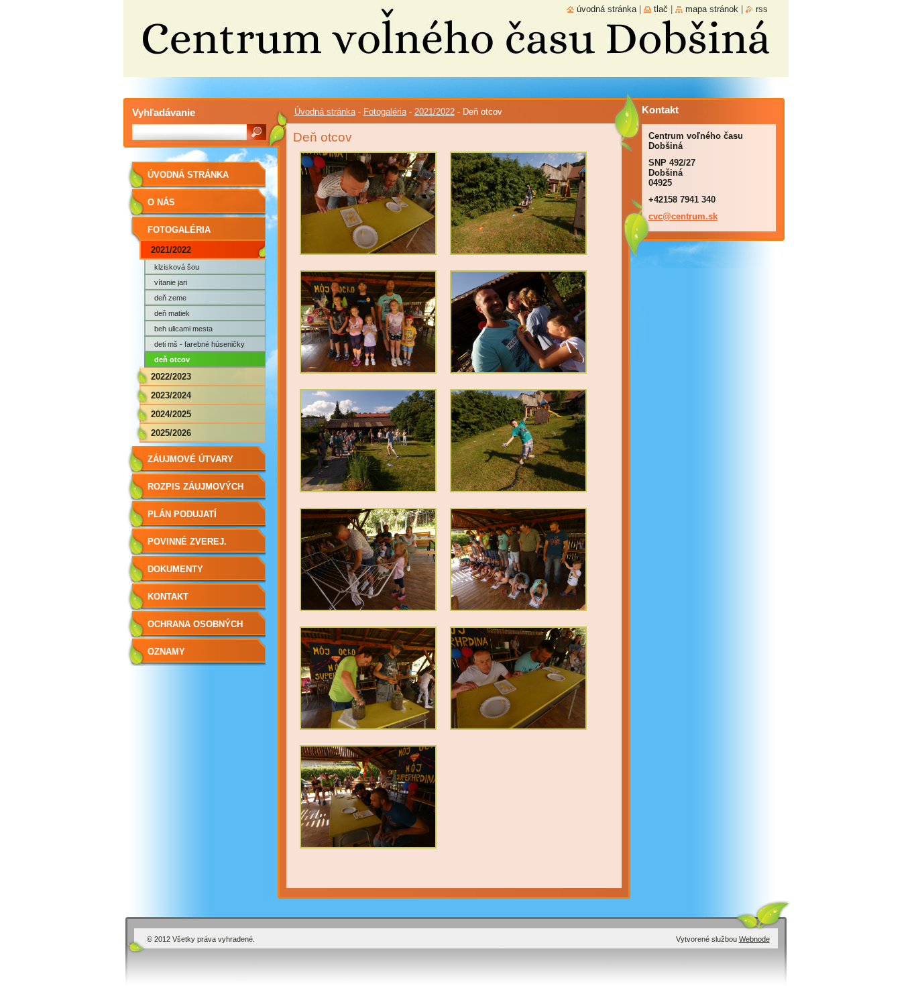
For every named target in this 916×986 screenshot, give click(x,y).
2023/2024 (171, 395)
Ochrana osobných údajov (195, 629)
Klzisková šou (176, 267)
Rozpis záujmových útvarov (195, 491)
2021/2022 (434, 112)
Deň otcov (172, 359)
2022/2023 (171, 377)
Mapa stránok (711, 9)
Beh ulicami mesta (183, 329)
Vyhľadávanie (163, 112)
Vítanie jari (170, 282)
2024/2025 (171, 414)
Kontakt (168, 597)
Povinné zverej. (187, 542)
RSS (762, 9)
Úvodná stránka (324, 112)
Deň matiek (172, 313)
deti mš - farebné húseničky (199, 344)
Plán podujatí (182, 514)
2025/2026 (171, 433)
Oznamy (166, 652)
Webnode (754, 939)
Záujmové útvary (190, 459)
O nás (161, 202)
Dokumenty (175, 569)
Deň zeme (170, 298)
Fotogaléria (384, 112)
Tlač (661, 9)
